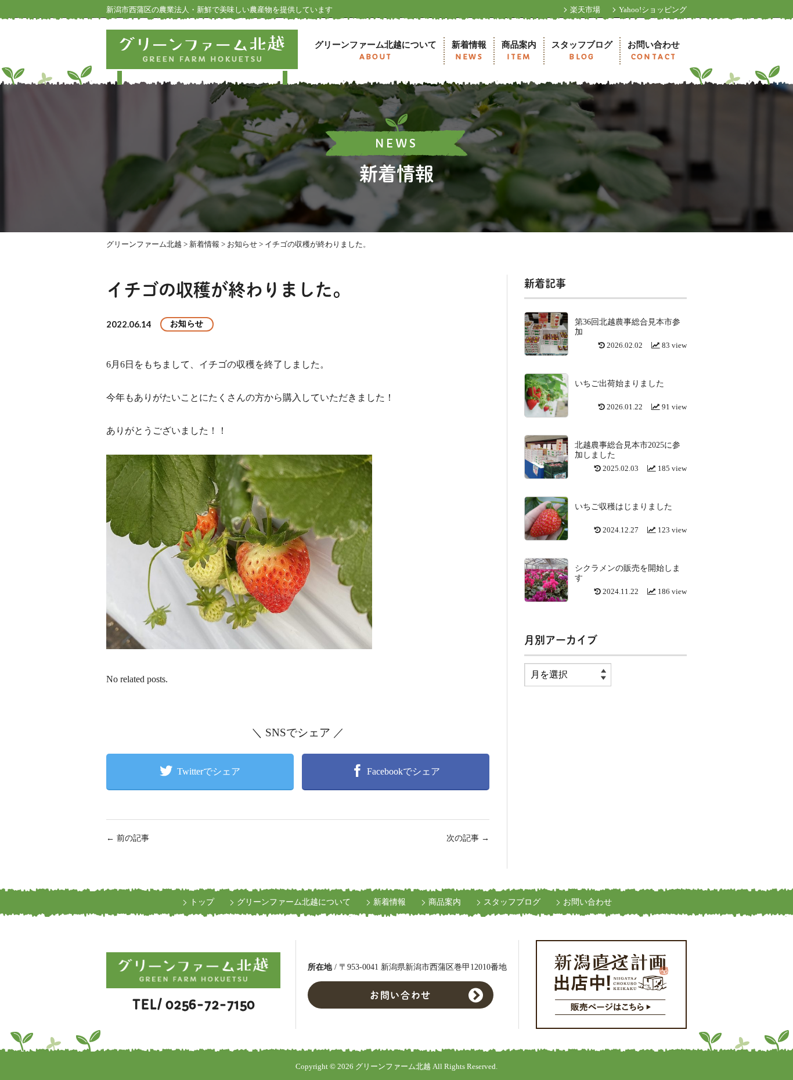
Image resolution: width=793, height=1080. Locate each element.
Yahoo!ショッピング (653, 9)
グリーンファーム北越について (376, 51)
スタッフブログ (582, 51)
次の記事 (467, 838)
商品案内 (519, 51)
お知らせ (187, 323)
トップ (202, 902)
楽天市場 (585, 9)
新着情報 (469, 51)
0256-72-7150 (210, 1005)
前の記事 (127, 838)
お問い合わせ (654, 51)
